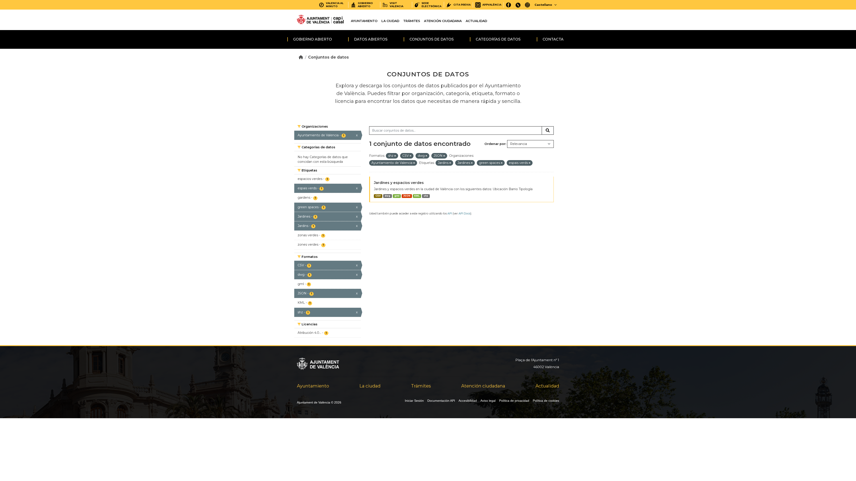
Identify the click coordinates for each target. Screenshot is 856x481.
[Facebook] (508, 4)
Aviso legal (488, 400)
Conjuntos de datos (431, 39)
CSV (378, 195)
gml (396, 195)
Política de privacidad (514, 400)
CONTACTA (553, 39)
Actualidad (476, 21)
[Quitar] (395, 155)
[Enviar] (548, 130)
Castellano (543, 4)
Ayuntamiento (364, 21)
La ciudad (390, 21)
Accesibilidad (468, 400)
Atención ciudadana (443, 21)
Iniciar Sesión (414, 400)
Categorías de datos (498, 39)
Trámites (411, 21)
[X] (518, 4)
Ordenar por (494, 144)
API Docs (464, 213)
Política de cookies (546, 400)
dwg (387, 195)
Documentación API (441, 400)
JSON (406, 195)
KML (417, 195)
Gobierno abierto (312, 39)
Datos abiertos (370, 39)
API (449, 213)
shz (426, 195)
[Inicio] (301, 57)
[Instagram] (527, 4)
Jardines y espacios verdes (399, 183)
